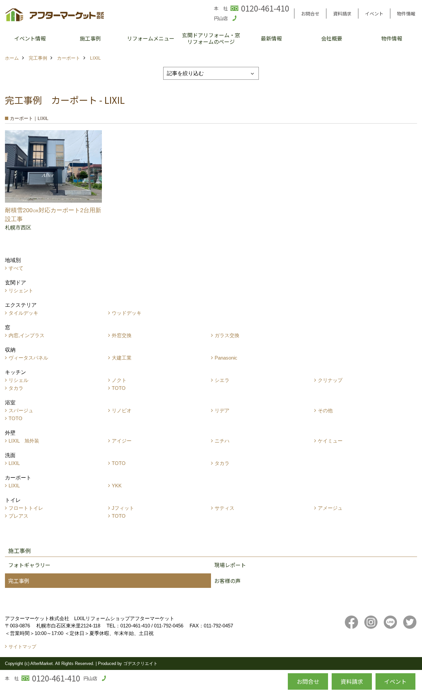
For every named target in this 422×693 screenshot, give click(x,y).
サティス (224, 508)
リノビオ (122, 410)
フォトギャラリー (29, 565)
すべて (16, 268)
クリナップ (330, 380)
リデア (222, 410)
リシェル (18, 380)
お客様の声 (227, 581)
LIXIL (14, 463)
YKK (117, 485)
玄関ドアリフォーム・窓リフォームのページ (211, 38)
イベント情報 (30, 38)
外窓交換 (122, 335)
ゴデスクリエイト (140, 663)
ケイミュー (330, 441)
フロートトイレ (26, 508)
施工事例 (90, 38)
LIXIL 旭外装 (24, 441)
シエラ (222, 380)
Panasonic (226, 358)
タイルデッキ (23, 313)
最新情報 (271, 38)
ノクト (119, 380)
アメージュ (330, 508)
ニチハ (222, 441)
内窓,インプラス (27, 335)
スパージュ (21, 410)
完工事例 (18, 581)
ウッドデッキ (126, 313)
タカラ (16, 388)
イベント (374, 13)
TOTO (119, 388)
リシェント (21, 290)
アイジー (122, 441)
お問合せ (310, 13)
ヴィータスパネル (28, 358)
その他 (325, 410)
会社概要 (331, 38)
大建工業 (122, 358)
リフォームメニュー (150, 38)
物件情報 (406, 13)
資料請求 (342, 13)
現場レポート (230, 565)
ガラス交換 (227, 335)
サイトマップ (22, 646)
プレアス (18, 516)
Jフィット (123, 508)
